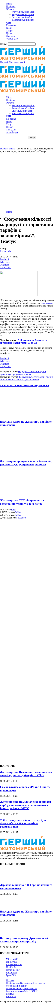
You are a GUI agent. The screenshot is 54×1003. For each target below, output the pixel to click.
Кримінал (11, 25)
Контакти (11, 996)
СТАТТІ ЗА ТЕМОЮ (11, 385)
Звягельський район (22, 17)
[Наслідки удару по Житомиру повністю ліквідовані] (18, 416)
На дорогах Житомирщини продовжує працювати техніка (23, 372)
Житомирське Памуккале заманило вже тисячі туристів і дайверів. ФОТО (26, 773)
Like (13, 509)
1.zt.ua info (5, 251)
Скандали (11, 36)
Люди (11, 972)
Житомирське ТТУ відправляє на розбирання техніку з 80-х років (22, 502)
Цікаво (9, 33)
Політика (10, 6)
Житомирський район (23, 11)
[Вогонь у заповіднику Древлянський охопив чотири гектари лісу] (7, 932)
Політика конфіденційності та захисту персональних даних (25, 984)
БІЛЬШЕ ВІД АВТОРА (36, 385)
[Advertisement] (27, 181)
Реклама (10, 994)
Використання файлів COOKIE (22, 991)
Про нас (10, 980)
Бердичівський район (23, 14)
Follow (18, 512)
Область (10, 9)
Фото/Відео (12, 38)
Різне (11, 962)
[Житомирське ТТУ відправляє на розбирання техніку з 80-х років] (18, 494)
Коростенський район (23, 20)
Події (11, 967)
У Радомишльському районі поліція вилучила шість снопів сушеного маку (26, 378)
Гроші (9, 28)
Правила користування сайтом (21, 988)
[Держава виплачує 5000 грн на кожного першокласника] (7, 879)
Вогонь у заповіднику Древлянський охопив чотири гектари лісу (24, 940)
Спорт (9, 30)
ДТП (8, 22)
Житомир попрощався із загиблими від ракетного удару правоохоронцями (25, 463)
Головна (4, 148)
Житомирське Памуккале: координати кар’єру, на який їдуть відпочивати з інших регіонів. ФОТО (25, 805)
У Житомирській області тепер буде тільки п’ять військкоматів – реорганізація (23, 823)
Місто (9, 3)
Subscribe (21, 517)
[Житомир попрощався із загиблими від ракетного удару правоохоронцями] (18, 455)
